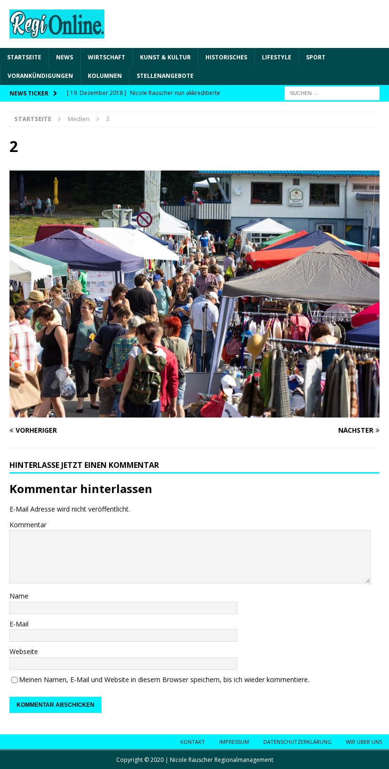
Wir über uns (364, 741)
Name (18, 595)
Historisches (226, 57)
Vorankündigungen (40, 76)
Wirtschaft (106, 57)
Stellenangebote (165, 76)
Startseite (24, 57)
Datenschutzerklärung (297, 741)
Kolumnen (105, 76)
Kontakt (192, 741)
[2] (194, 411)
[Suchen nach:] (332, 92)
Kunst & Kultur (165, 57)
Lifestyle (276, 57)
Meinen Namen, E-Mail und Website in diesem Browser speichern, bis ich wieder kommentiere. (164, 679)
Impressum (234, 741)
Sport (315, 57)
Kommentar (27, 524)
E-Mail (18, 623)
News (64, 57)
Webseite (23, 651)
